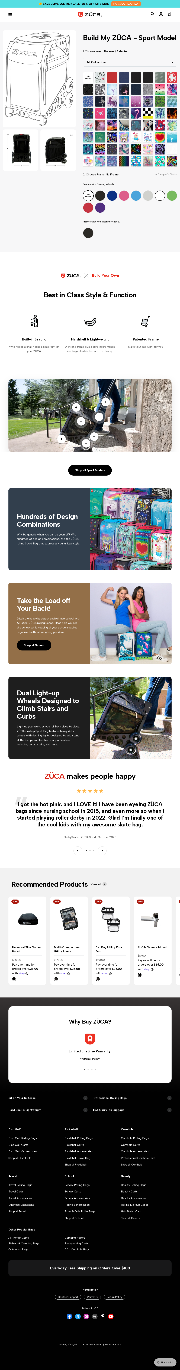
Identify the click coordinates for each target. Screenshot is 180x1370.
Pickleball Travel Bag (77, 1158)
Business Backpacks (21, 1204)
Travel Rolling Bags (20, 1185)
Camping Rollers (75, 1237)
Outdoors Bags (18, 1249)
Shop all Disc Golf (19, 1158)
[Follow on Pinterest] (102, 1316)
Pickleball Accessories (79, 1151)
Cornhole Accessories (135, 1151)
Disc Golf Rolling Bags (22, 1138)
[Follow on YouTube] (111, 1318)
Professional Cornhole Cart (138, 1158)
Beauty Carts (129, 1191)
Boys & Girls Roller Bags (80, 1211)
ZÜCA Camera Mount (152, 947)
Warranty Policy (90, 1058)
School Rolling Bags (77, 1185)
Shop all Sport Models (90, 470)
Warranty (92, 1297)
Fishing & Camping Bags (23, 1243)
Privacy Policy (113, 1344)
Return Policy (114, 1297)
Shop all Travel (17, 1211)
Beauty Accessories (133, 1198)
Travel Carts (16, 1191)
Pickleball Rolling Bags (79, 1138)
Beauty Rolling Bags (133, 1185)
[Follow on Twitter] (78, 1318)
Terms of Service (91, 1344)
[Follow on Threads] (95, 1318)
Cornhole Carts (130, 1144)
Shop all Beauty (130, 1218)
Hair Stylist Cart (131, 1211)
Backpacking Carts (77, 1243)
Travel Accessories (20, 1198)
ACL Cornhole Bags (77, 1249)
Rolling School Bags (77, 1204)
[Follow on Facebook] (69, 1318)
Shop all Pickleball (75, 1164)
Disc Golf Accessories (22, 1151)
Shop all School (34, 645)
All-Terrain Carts (18, 1237)
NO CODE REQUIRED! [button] (125, 3)
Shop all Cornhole (132, 1164)
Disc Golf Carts (18, 1144)
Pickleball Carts (74, 1144)
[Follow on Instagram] (86, 1318)
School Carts (73, 1191)
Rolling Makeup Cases (135, 1204)
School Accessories (77, 1198)
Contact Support (68, 1297)
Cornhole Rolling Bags (135, 1138)
